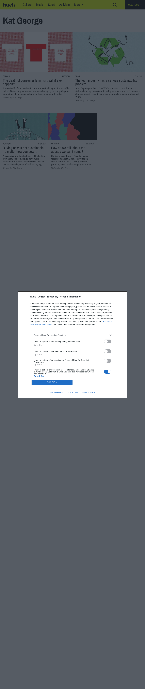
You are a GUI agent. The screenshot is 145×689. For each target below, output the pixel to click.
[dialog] (72, 344)
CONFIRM (52, 382)
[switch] (107, 341)
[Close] (121, 297)
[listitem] (72, 335)
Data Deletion (56, 392)
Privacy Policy (88, 392)
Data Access (72, 392)
